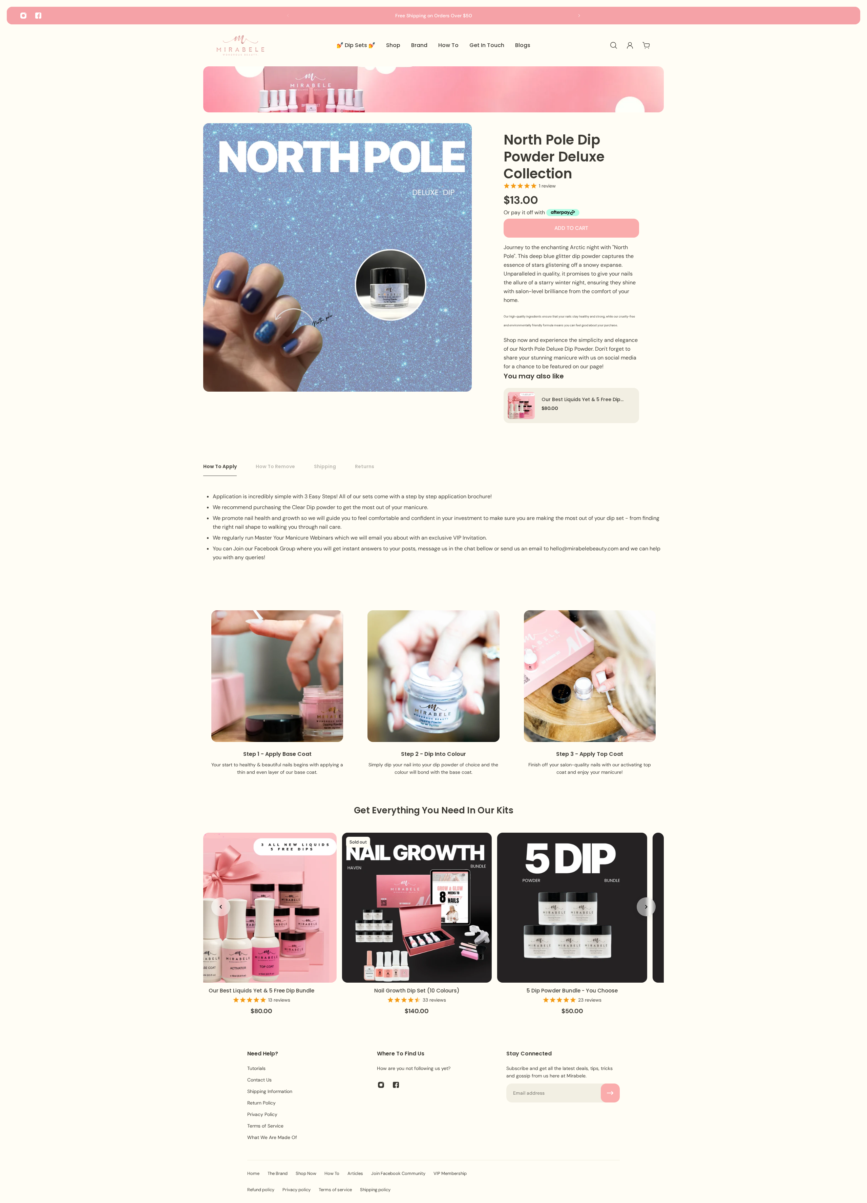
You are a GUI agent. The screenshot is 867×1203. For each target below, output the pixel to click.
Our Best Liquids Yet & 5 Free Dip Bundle (581, 399)
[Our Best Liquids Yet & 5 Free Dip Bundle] (521, 405)
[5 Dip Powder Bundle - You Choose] (571, 908)
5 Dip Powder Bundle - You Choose (571, 990)
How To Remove (275, 466)
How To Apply (220, 466)
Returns (364, 466)
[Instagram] (23, 15)
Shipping (325, 466)
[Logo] (240, 45)
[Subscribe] (610, 1093)
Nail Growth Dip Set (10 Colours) (416, 990)
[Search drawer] (614, 45)
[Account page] (630, 45)
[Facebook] (38, 15)
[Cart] (646, 45)
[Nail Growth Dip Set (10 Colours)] (416, 908)
